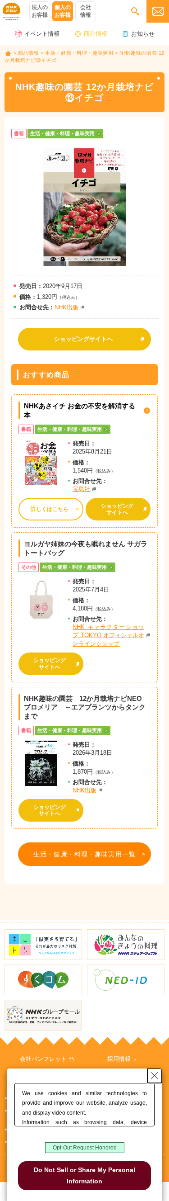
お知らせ (143, 33)
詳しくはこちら (50, 509)
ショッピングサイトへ (83, 339)
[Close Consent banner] (154, 1076)
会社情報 (85, 11)
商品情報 (95, 33)
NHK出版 (66, 307)
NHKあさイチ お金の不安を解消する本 (79, 410)
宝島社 (81, 489)
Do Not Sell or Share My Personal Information (84, 1175)
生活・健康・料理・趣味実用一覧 (84, 854)
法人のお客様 (40, 11)
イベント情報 (41, 33)
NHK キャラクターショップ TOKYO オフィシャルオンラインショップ (108, 635)
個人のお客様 (63, 11)
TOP (8, 53)
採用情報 (119, 1058)
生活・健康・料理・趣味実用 (79, 53)
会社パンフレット (43, 1058)
